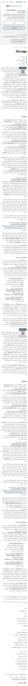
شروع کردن (14, 28)
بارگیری (25, 616)
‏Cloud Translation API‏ (11, 36)
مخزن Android (23, 611)
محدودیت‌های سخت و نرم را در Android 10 (14, 194)
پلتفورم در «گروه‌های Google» (20, 642)
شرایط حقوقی (11, 674)
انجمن (17, 674)
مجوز (6, 674)
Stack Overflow (23, 666)
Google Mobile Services (21, 664)
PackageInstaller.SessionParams (14, 228)
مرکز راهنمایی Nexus (22, 659)
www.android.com (22, 661)
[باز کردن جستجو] (14, 2)
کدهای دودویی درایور (22, 623)
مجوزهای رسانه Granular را (20, 242)
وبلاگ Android (23, 637)
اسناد (21, 47)
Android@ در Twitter (22, 632)
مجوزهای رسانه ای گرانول (10, 245)
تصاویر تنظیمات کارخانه (22, 621)
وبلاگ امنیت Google (22, 640)
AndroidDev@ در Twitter (21, 635)
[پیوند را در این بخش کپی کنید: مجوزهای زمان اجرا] (14, 257)
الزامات (25, 613)
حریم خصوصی (23, 677)
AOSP (25, 47)
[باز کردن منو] (24, 2)
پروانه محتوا (24, 597)
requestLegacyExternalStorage (17, 170)
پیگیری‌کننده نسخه (23, 669)
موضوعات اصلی (15, 47)
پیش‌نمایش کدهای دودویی (21, 618)
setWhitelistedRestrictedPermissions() (14, 226)
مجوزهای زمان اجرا (11, 260)
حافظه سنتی (8, 75)
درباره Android (23, 674)
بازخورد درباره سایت (14, 677)
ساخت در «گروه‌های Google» (20, 645)
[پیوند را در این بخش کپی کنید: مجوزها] (20, 116)
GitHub (25, 626)
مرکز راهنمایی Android (22, 654)
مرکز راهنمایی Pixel (23, 656)
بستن (14, 23)
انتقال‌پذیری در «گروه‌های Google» (19, 647)
